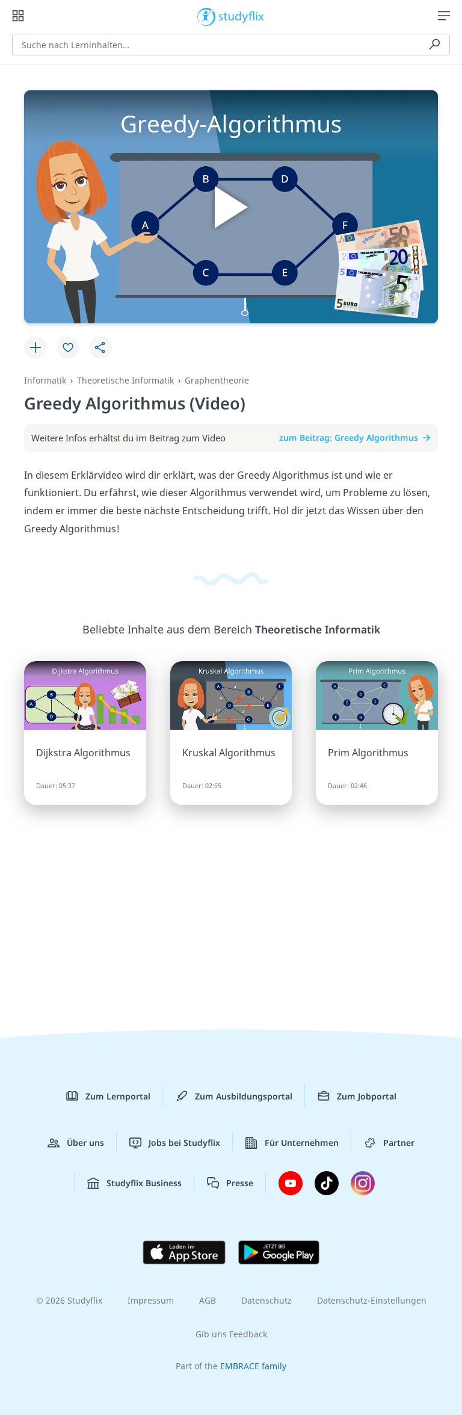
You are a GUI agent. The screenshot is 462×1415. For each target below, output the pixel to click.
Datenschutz (266, 1300)
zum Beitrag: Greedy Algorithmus (348, 437)
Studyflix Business (144, 1183)
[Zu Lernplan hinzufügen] (35, 347)
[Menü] (444, 15)
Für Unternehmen (302, 1142)
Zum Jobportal (366, 1096)
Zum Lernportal (117, 1096)
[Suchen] (434, 44)
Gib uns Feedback (231, 1334)
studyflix (241, 15)
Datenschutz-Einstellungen (372, 1300)
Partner (398, 1142)
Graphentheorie (217, 380)
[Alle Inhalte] (18, 15)
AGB (207, 1300)
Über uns (85, 1142)
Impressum (151, 1300)
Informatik (45, 380)
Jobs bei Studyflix (184, 1142)
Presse (239, 1183)
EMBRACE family (253, 1366)
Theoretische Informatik (125, 380)
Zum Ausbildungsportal (243, 1096)
